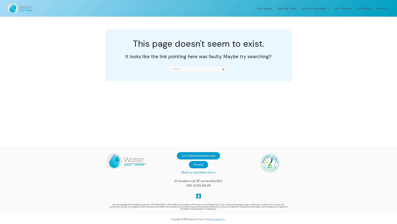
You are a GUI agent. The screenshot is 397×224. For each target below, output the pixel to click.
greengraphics (219, 219)
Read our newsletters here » (199, 172)
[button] (327, 8)
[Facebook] (198, 196)
